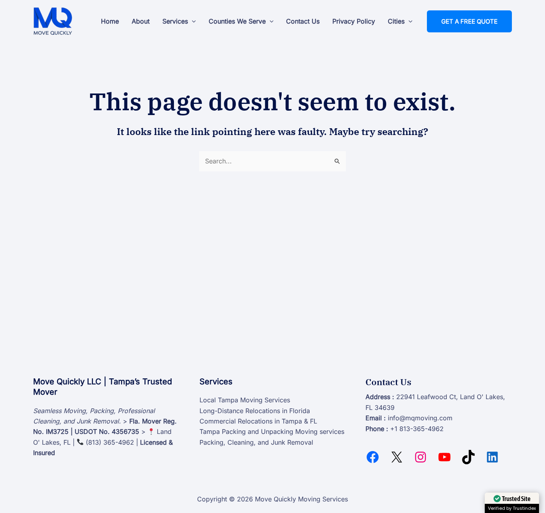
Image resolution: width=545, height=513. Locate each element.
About (141, 21)
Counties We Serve (237, 21)
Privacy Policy (353, 21)
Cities (396, 21)
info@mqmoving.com (420, 418)
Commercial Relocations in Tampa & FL (258, 421)
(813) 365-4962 (110, 442)
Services (175, 21)
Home (110, 21)
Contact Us (303, 21)
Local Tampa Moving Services (244, 400)
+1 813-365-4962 (417, 429)
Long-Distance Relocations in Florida (254, 411)
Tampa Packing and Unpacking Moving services (271, 431)
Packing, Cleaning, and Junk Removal (256, 442)
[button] (192, 21)
